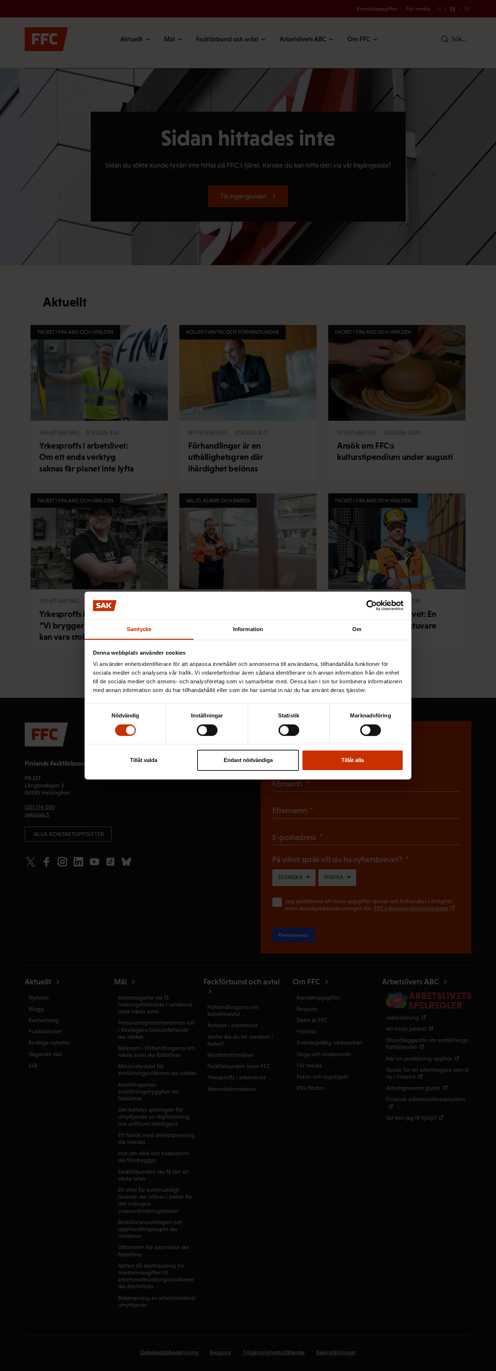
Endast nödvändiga (248, 760)
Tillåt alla (352, 760)
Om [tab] (356, 629)
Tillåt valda (143, 760)
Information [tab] (248, 629)
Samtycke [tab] (139, 629)
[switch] (207, 730)
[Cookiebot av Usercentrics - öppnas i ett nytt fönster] (371, 605)
